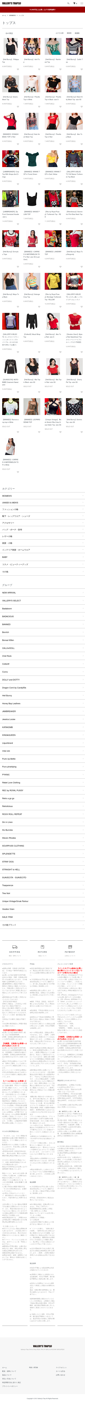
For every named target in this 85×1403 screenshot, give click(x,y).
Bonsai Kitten (8, 640)
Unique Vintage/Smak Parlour (15, 901)
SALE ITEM (7, 916)
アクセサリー (8, 522)
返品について (7, 1375)
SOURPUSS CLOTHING (13, 845)
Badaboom (7, 608)
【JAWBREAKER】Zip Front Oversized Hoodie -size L (10, 214)
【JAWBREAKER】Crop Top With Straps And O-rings (10, 174)
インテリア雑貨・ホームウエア (16, 549)
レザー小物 (7, 536)
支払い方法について (9, 1378)
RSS (30, 1367)
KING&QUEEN (8, 734)
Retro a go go (8, 798)
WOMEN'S (12, 15)
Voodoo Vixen (8, 908)
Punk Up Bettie (8, 758)
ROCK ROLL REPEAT (12, 814)
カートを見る (60, 1371)
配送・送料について (9, 1371)
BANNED (6, 624)
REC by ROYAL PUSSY (12, 790)
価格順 (69, 33)
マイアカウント (61, 1367)
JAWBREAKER (9, 711)
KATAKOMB (7, 727)
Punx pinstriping (9, 766)
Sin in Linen (7, 822)
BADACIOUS (8, 616)
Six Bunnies (7, 829)
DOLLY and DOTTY (11, 679)
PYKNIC (6, 774)
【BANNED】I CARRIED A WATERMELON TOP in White (10, 462)
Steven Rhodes (9, 837)
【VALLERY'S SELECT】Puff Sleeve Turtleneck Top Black (74, 174)
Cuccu (5, 671)
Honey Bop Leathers (11, 703)
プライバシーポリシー (10, 1386)
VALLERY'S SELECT (11, 600)
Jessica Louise (8, 719)
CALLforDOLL (8, 648)
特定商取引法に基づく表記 (11, 1382)
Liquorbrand (7, 742)
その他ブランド (9, 924)
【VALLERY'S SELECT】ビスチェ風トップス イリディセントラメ (75, 297)
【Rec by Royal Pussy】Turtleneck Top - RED (53, 214)
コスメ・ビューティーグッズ (15, 564)
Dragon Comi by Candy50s (14, 687)
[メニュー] (81, 3)
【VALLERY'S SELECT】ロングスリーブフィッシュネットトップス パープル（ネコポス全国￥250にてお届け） (10, 339)
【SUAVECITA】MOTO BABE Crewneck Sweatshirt (10, 382)
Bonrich (5, 632)
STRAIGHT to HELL (11, 869)
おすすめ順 (60, 33)
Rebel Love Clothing (11, 782)
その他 (5, 571)
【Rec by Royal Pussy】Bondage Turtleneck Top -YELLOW (53, 297)
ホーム (4, 15)
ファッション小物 (10, 509)
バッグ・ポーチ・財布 (12, 529)
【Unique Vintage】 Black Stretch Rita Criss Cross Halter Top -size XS (53, 422)
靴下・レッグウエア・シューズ (16, 516)
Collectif (5, 663)
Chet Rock (7, 655)
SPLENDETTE (8, 853)
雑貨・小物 (7, 542)
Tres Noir (6, 893)
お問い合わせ (60, 1375)
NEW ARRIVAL (9, 592)
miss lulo (6, 750)
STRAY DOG (8, 861)
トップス (21, 15)
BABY (4, 556)
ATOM (36, 1367)
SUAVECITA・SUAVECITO (14, 877)
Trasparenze (7, 885)
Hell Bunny (7, 695)
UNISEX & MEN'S (10, 502)
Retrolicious (7, 806)
